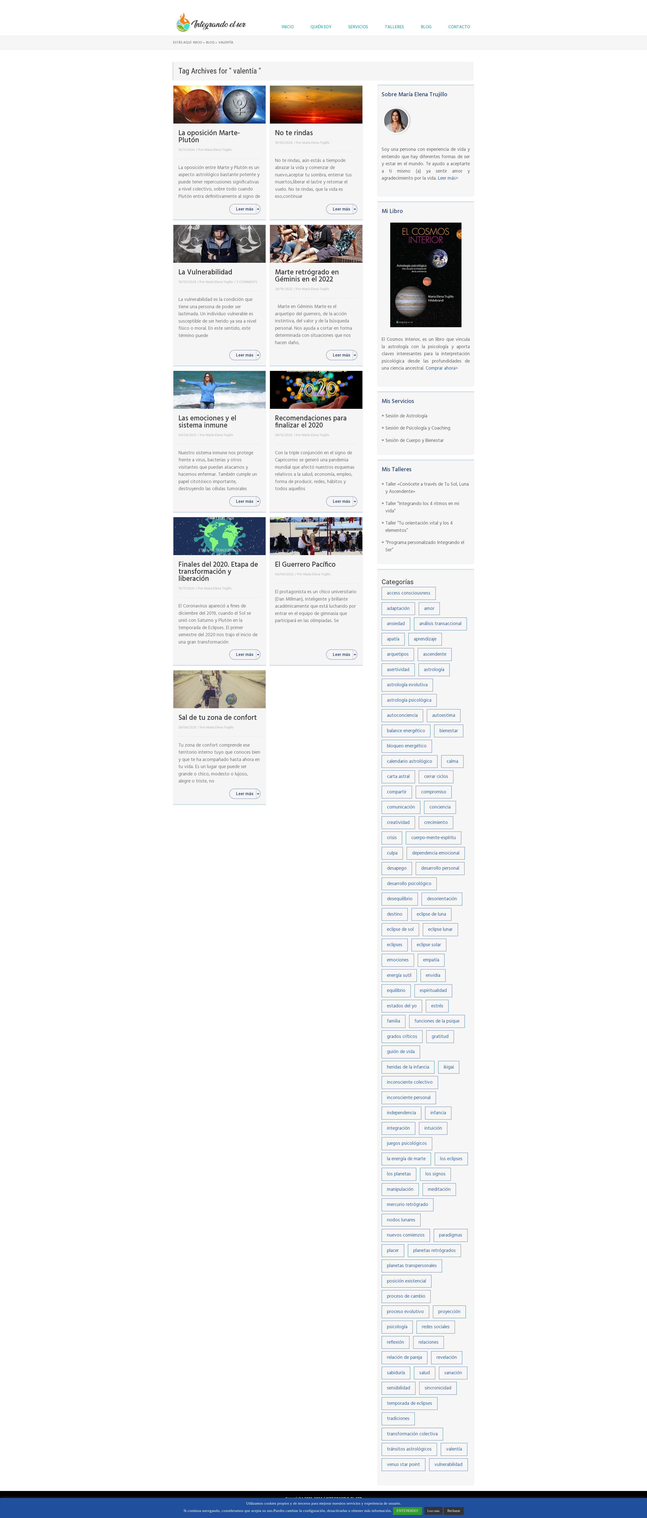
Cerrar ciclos (436, 776)
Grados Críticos (402, 1036)
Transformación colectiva (412, 1434)
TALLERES (394, 27)
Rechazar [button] (453, 1511)
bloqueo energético (407, 746)
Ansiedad (396, 624)
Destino (394, 914)
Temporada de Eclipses (409, 1403)
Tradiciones (398, 1418)
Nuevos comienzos (406, 1235)
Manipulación (400, 1189)
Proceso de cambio (406, 1296)
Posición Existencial (406, 1281)
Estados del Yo (402, 1006)
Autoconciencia (402, 715)
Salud (424, 1373)
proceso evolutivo (405, 1312)
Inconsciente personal (409, 1098)
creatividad (398, 822)
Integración (398, 1128)
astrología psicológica (409, 700)
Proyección (449, 1312)
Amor (429, 608)
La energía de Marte (406, 1159)
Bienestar (449, 731)
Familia (393, 1021)
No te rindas (294, 133)
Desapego (397, 868)
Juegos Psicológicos (407, 1143)
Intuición (433, 1128)
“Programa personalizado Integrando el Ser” (424, 546)
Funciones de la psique (436, 1021)
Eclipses (394, 945)
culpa (392, 853)
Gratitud (440, 1036)
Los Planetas (399, 1174)
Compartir (397, 792)
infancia (438, 1113)
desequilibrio (399, 899)
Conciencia (440, 807)
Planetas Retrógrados (434, 1250)
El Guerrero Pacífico (305, 565)
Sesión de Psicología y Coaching (417, 428)
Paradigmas (450, 1235)
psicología (397, 1327)
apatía (393, 639)
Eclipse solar (429, 945)
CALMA (452, 761)
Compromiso (433, 792)
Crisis (392, 838)
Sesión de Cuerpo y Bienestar (414, 440)
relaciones (428, 1342)
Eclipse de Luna (431, 914)
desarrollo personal (440, 868)
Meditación (439, 1189)
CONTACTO (459, 27)
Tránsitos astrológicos (409, 1449)
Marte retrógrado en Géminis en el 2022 (307, 276)
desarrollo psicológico (409, 884)
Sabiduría (396, 1373)
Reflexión (395, 1342)
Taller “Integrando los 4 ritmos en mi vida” (422, 507)
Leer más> (448, 178)
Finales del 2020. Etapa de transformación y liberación (218, 572)
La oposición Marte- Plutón (209, 137)
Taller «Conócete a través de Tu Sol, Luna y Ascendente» (427, 488)
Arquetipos (398, 654)
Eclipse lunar (440, 929)
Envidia (433, 975)
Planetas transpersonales (412, 1266)
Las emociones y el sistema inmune (207, 422)
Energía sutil (399, 975)
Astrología (434, 670)
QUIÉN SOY (321, 27)
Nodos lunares (401, 1220)
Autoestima (443, 715)
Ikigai (449, 1067)
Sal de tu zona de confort (217, 718)
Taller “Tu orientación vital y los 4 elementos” (419, 526)
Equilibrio (396, 990)
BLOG (426, 27)
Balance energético (406, 731)
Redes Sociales (436, 1327)
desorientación (442, 899)
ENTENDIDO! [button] (408, 1511)
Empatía (431, 960)
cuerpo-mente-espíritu (433, 838)
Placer (393, 1250)
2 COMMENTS (247, 282)
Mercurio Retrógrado (407, 1204)
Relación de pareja (404, 1357)
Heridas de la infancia (408, 1067)
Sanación (453, 1373)
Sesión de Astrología (406, 416)
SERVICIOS (358, 27)
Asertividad (398, 670)
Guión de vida (401, 1052)
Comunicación (401, 807)
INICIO (288, 27)
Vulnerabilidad (448, 1464)
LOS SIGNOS (435, 1174)
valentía (454, 1449)
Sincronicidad (438, 1388)
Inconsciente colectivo (410, 1082)
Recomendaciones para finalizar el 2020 (311, 422)
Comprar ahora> (442, 368)
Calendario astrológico (409, 761)
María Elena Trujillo (218, 150)
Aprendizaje (425, 639)
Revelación (446, 1357)
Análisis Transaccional (440, 624)
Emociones (398, 960)
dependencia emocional (435, 853)
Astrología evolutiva (407, 685)
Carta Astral (398, 776)
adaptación (398, 608)
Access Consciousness (408, 593)
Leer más (433, 1511)
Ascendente (434, 654)
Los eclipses (451, 1159)
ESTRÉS (437, 1006)
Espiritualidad (433, 990)
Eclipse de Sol (400, 929)
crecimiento (436, 822)
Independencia (401, 1113)
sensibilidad (398, 1388)
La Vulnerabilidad (205, 272)
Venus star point (403, 1464)
